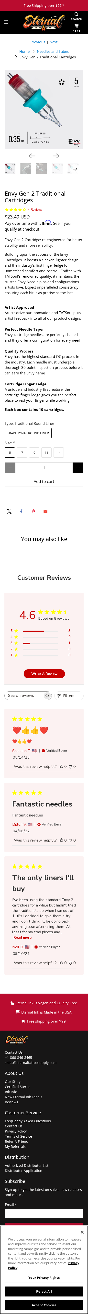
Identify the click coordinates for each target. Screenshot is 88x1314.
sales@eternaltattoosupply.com (31, 1062)
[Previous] (32, 156)
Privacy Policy (16, 1131)
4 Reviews (35, 209)
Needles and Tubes (53, 51)
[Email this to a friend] (45, 511)
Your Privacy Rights (43, 1277)
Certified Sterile (17, 1086)
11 (46, 452)
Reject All (44, 1291)
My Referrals (15, 1146)
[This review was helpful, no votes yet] (61, 766)
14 (58, 452)
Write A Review (44, 673)
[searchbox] (24, 696)
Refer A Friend (16, 1141)
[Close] (82, 1232)
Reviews (11, 1102)
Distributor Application (23, 1170)
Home (24, 51)
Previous (38, 41)
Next (53, 41)
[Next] (56, 156)
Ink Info (11, 1091)
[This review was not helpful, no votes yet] (70, 766)
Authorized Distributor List (26, 1165)
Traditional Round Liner (28, 433)
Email (10, 1204)
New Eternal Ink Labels (23, 1097)
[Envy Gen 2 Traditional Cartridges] (44, 109)
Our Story (13, 1081)
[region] (44, 1269)
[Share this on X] (9, 511)
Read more (22, 937)
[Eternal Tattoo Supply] (44, 23)
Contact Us (13, 1126)
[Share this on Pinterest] (33, 511)
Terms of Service (18, 1136)
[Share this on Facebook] (21, 511)
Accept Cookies (44, 1305)
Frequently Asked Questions (28, 1121)
